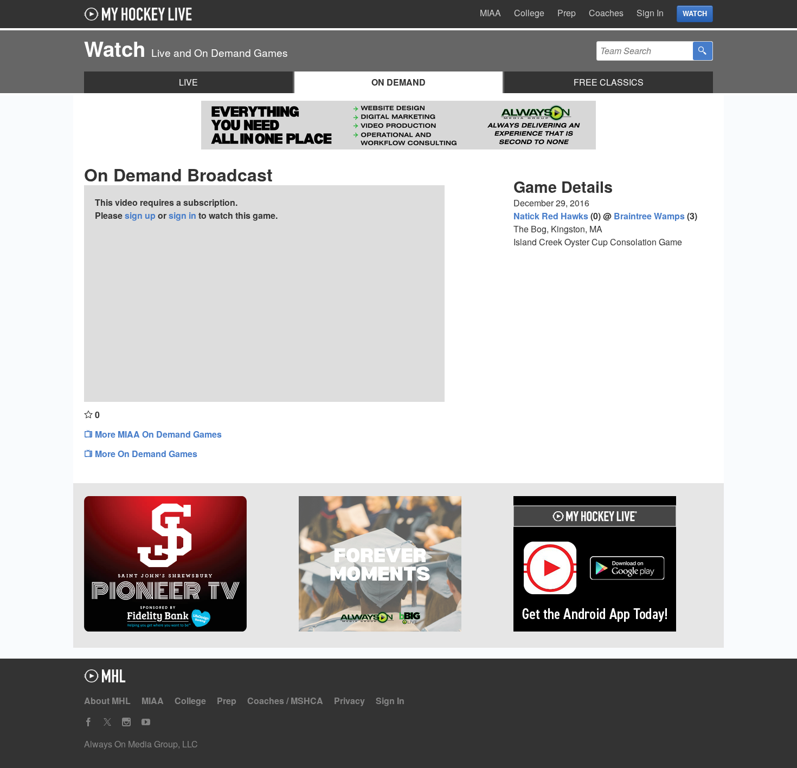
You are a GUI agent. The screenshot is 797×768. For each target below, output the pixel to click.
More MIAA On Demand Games (157, 434)
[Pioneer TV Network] (184, 565)
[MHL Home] (105, 679)
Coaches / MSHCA (285, 700)
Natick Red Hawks (550, 216)
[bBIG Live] (398, 565)
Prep (566, 12)
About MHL (107, 700)
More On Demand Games (145, 453)
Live (188, 82)
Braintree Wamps (649, 216)
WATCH (695, 13)
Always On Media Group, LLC (141, 744)
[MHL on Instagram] (126, 722)
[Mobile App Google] (613, 565)
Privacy (349, 700)
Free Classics (609, 82)
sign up (140, 215)
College (529, 12)
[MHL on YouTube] (146, 722)
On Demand (398, 82)
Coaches (606, 12)
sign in (182, 215)
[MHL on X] (107, 722)
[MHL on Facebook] (88, 722)
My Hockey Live (141, 14)
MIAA (490, 12)
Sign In (650, 12)
